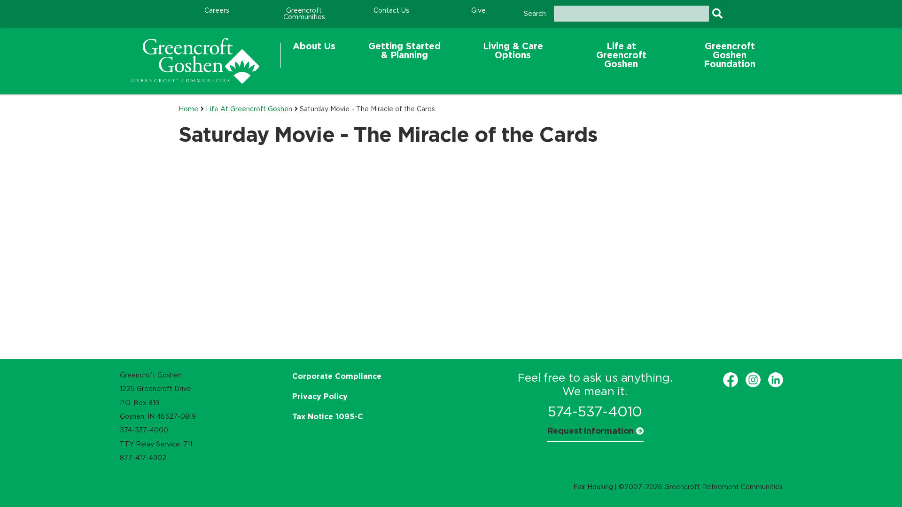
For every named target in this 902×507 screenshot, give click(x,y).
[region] (195, 61)
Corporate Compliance (336, 376)
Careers (216, 10)
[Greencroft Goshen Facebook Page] (730, 379)
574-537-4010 (595, 411)
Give (478, 10)
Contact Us (391, 10)
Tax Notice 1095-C (327, 416)
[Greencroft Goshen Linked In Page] (775, 379)
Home (188, 109)
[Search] (717, 14)
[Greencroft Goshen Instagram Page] (753, 379)
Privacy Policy (320, 396)
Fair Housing (593, 487)
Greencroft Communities (304, 14)
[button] (314, 55)
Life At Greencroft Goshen (249, 109)
